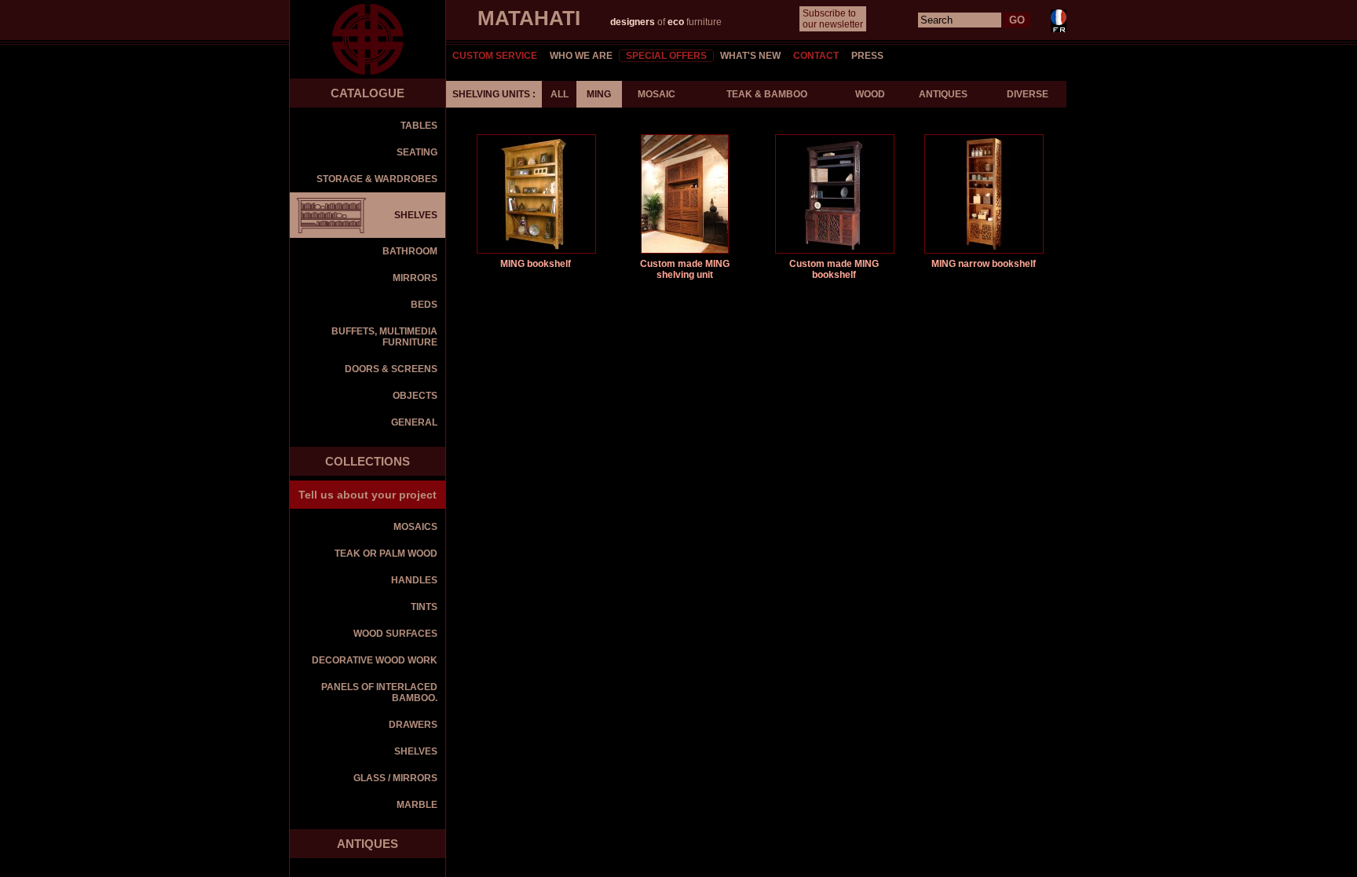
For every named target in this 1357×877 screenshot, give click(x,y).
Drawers (413, 724)
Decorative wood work (374, 660)
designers (633, 21)
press (867, 55)
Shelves (415, 751)
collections (367, 461)
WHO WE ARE (581, 55)
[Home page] (367, 39)
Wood (870, 94)
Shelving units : (494, 94)
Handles (414, 580)
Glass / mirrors (395, 778)
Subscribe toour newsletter (833, 19)
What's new (750, 55)
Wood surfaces (395, 633)
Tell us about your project (367, 494)
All (559, 94)
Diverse (1027, 94)
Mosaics (415, 526)
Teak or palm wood (386, 553)
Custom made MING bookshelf (834, 269)
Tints (424, 606)
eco (676, 21)
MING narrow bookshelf (983, 263)
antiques (367, 843)
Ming (599, 94)
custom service (494, 55)
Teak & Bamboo (766, 94)
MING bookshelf (535, 263)
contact (816, 55)
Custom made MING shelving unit (685, 269)
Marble (417, 804)
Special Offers (666, 55)
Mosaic (656, 94)
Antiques (943, 94)
